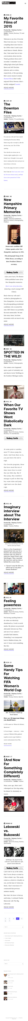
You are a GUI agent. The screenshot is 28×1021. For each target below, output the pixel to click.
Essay (16, 432)
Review (16, 33)
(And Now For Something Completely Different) (13, 768)
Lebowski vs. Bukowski (12, 831)
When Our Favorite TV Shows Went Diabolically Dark (13, 415)
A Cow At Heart (8, 938)
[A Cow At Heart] (5, 982)
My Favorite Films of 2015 (13, 22)
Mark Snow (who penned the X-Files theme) (13, 177)
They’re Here (7, 940)
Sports (21, 697)
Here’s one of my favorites (14, 286)
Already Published (15, 219)
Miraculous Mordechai (9, 945)
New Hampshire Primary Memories (13, 206)
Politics (6, 222)
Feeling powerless (12, 603)
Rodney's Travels (9, 613)
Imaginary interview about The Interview (12, 513)
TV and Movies (19, 119)
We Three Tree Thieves (9, 942)
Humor (11, 33)
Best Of (6, 220)
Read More (9, 88)
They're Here (10, 986)
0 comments (8, 117)
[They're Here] (5, 987)
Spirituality (7, 843)
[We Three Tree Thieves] (5, 993)
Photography (18, 220)
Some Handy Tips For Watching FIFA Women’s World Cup (13, 678)
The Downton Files (11, 108)
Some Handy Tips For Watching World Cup (13, 935)
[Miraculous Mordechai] (5, 998)
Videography (18, 363)
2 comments (8, 31)
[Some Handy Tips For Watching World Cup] (5, 975)
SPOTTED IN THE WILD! (14, 354)
